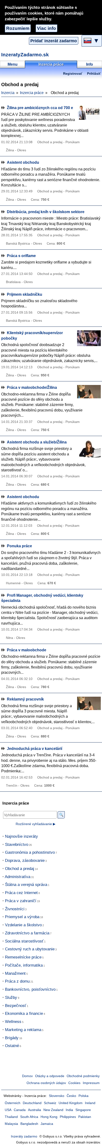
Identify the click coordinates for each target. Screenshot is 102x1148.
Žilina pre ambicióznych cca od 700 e (40, 108)
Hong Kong (49, 1117)
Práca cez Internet (21, 892)
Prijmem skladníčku (24, 294)
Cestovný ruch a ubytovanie (30, 949)
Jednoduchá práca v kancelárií (34, 749)
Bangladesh (29, 1124)
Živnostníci (14, 909)
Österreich (12, 1103)
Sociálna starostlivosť (24, 941)
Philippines (68, 1117)
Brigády (12, 1038)
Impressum (91, 1083)
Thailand (11, 1117)
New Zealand (53, 1110)
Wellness (13, 1021)
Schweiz (50, 1103)
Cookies (74, 1083)
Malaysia (11, 1124)
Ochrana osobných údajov (46, 1083)
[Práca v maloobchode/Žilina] (89, 394)
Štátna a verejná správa (26, 884)
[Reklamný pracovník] (89, 706)
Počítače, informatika (24, 965)
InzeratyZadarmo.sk (25, 54)
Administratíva (17, 876)
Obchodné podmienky (83, 1076)
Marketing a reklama (23, 1029)
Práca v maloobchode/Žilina (32, 387)
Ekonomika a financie (24, 1013)
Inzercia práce (32, 93)
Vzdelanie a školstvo (23, 925)
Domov (27, 1076)
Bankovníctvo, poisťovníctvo (30, 989)
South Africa (29, 1117)
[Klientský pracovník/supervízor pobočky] (89, 339)
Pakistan (84, 1117)
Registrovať (72, 73)
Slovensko (56, 1096)
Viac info (46, 28)
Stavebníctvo (16, 844)
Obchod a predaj (19, 868)
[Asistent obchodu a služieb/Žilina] (89, 449)
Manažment (15, 973)
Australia (34, 1110)
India (69, 1110)
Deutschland (32, 1103)
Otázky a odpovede (49, 1076)
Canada (20, 1110)
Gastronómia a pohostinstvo (30, 852)
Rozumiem (17, 28)
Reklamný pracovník (25, 699)
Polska (83, 1096)
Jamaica (47, 1124)
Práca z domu (17, 981)
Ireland (90, 1103)
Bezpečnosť (15, 1005)
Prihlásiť (94, 73)
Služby (11, 997)
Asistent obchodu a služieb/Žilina (37, 442)
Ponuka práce (19, 546)
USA (8, 1110)
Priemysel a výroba (22, 917)
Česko (71, 1096)
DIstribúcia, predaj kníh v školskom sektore (45, 212)
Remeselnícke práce (23, 957)
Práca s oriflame (21, 256)
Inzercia (7, 93)
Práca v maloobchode (26, 650)
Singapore (83, 1110)
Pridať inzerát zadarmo (53, 40)
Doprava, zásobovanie (25, 860)
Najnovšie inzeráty (21, 836)
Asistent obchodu (23, 162)
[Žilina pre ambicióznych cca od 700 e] (89, 114)
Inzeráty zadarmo (24, 1136)
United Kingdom (71, 1103)
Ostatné (12, 1045)
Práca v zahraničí (20, 901)
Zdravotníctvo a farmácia (27, 933)
